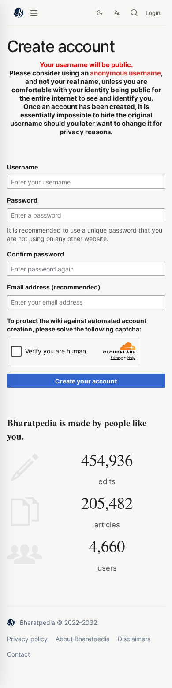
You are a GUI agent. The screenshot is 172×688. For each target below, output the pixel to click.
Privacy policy (27, 639)
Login (153, 12)
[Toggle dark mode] (99, 13)
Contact (18, 654)
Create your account (86, 381)
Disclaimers (134, 639)
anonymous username (125, 73)
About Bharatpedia (83, 639)
